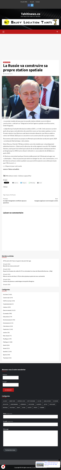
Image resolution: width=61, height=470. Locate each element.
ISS (11, 194)
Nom (7, 413)
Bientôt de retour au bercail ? (11, 266)
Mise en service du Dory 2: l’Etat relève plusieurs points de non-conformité (24, 276)
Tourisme (5, 358)
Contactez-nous (10, 450)
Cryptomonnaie (7, 304)
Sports (5, 354)
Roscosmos (50, 123)
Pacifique (5, 339)
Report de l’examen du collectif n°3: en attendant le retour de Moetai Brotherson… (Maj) (27, 271)
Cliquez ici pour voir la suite (13, 166)
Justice (5, 332)
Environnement (7, 320)
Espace (8, 194)
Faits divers (6, 326)
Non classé (6, 335)
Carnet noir (6, 297)
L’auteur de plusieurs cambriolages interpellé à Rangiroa (18, 281)
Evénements (6, 323)
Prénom (5, 374)
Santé (4, 345)
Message (5, 429)
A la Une (5, 294)
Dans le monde (7, 62)
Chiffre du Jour (7, 301)
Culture (5, 307)
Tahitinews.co (30, 14)
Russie (14, 194)
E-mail (5, 382)
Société (5, 351)
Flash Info (6, 329)
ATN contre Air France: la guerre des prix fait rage (17, 261)
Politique (5, 342)
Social (4, 348)
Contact (38, 1)
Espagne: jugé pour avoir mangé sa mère (46, 200)
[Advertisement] (30, 46)
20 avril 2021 (7, 73)
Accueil (32, 1)
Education (6, 316)
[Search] (57, 31)
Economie (6, 313)
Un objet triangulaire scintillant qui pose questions (14, 201)
